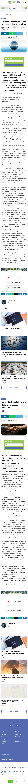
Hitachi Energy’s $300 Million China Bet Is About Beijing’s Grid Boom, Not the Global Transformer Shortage (14, 354)
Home (7, 14)
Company (17, 732)
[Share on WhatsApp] (12, 33)
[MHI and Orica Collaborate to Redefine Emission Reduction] (14, 429)
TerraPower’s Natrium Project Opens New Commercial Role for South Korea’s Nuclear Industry (12, 677)
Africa (11, 14)
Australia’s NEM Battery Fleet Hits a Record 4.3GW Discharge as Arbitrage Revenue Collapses (12, 702)
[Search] (26, 2)
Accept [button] (11, 781)
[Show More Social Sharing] (25, 33)
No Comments (22, 27)
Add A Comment (14, 387)
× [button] (25, 765)
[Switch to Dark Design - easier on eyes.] (23, 2)
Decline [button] (17, 781)
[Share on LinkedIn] (5, 33)
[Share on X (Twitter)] (19, 33)
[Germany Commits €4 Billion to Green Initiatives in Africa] (14, 46)
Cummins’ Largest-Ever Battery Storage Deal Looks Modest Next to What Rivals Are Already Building (13, 378)
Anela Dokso (8, 27)
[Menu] (2, 2)
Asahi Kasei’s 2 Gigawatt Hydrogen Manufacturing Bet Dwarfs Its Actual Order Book (12, 330)
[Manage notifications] (24, 781)
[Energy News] (14, 2)
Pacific (3, 399)
